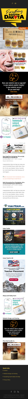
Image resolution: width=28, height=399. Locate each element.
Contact (5, 370)
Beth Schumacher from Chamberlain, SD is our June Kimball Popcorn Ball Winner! (13, 183)
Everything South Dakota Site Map (12, 376)
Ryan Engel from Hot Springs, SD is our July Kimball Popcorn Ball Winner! (13, 157)
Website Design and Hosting (10, 373)
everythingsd (7, 159)
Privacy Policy (7, 379)
